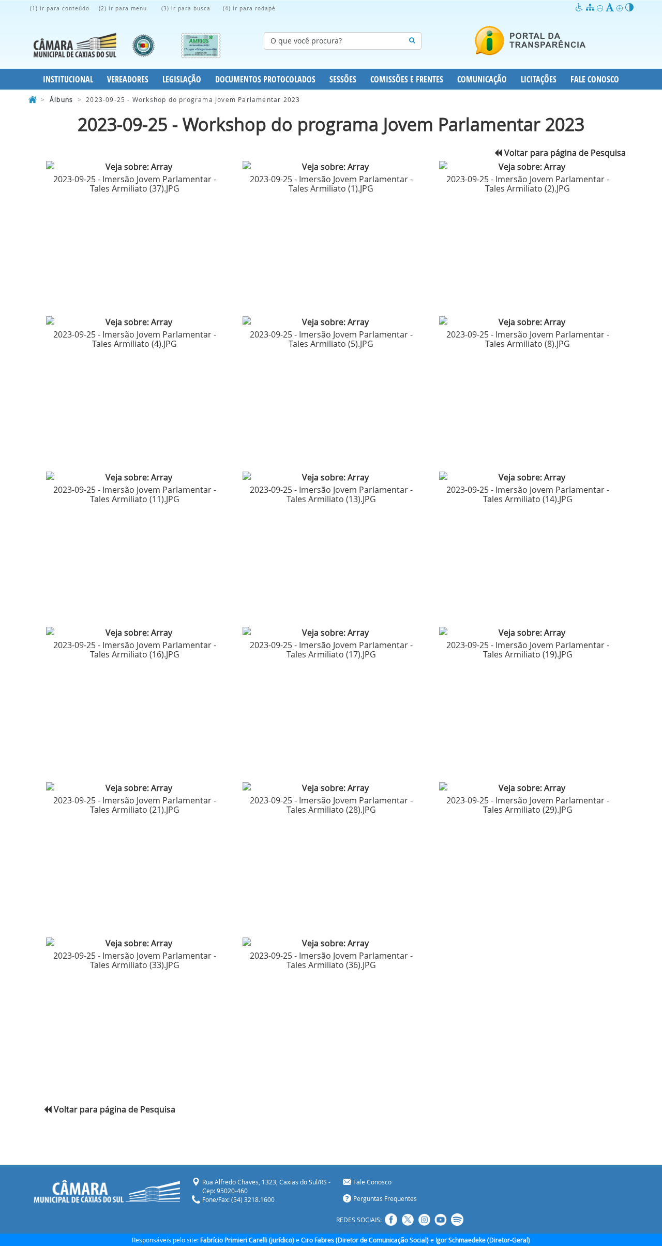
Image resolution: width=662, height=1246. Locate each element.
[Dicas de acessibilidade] (580, 7)
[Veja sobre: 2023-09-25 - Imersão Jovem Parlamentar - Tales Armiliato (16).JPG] (134, 633)
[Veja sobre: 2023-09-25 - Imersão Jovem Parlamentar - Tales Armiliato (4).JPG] (134, 322)
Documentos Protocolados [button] (265, 79)
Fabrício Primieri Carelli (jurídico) (247, 1240)
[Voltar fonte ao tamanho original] (611, 7)
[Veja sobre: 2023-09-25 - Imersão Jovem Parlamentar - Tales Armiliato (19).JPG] (527, 633)
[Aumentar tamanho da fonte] (620, 7)
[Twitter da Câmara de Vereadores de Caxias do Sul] (407, 1219)
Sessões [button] (342, 79)
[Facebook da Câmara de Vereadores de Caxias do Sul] (391, 1219)
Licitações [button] (538, 79)
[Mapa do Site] (591, 7)
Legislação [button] (181, 79)
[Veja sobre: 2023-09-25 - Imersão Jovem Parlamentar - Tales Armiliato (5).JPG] (331, 322)
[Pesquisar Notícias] (412, 41)
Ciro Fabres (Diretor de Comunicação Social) (365, 1240)
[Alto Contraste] (629, 7)
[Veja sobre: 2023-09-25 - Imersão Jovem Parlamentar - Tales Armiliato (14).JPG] (527, 478)
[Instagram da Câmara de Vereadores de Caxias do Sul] (424, 1219)
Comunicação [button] (482, 79)
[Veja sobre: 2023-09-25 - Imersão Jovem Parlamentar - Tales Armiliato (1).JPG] (331, 167)
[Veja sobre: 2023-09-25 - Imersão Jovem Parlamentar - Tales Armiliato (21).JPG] (134, 788)
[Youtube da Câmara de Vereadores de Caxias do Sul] (440, 1219)
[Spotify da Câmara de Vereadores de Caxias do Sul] (457, 1219)
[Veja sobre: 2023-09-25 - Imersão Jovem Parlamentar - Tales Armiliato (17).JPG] (331, 633)
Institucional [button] (68, 79)
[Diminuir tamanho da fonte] (601, 7)
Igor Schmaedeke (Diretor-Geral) (482, 1240)
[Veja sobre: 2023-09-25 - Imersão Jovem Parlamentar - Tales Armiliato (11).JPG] (134, 478)
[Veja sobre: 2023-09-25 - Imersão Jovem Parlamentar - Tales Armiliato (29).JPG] (527, 788)
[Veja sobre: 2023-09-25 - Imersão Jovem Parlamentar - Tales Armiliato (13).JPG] (331, 478)
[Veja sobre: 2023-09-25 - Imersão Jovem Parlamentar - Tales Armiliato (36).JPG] (331, 943)
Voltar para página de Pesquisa (564, 152)
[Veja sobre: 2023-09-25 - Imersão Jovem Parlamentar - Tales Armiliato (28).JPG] (331, 788)
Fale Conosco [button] (594, 79)
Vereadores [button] (127, 79)
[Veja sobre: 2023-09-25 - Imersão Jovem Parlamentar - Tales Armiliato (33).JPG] (134, 943)
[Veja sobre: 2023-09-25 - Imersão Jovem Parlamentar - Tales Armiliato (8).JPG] (527, 322)
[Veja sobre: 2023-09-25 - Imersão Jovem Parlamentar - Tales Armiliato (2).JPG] (527, 167)
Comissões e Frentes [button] (406, 79)
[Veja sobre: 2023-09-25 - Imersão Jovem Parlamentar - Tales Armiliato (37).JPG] (134, 167)
